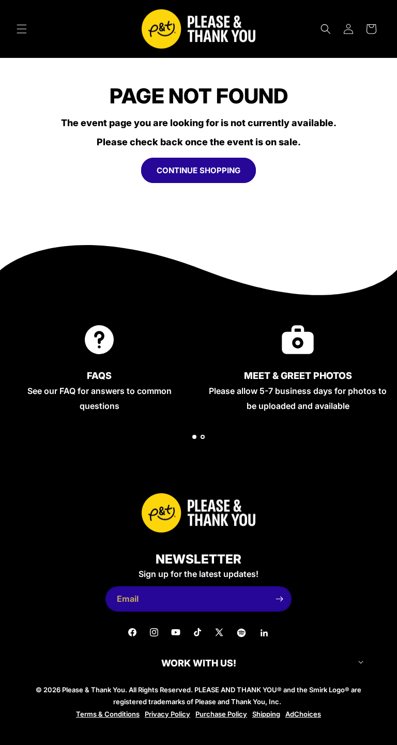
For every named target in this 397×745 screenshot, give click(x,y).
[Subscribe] (279, 599)
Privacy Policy (167, 714)
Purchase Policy (221, 714)
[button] (21, 29)
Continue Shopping (198, 170)
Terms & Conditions (108, 714)
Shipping (266, 714)
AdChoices (303, 714)
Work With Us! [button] (198, 663)
